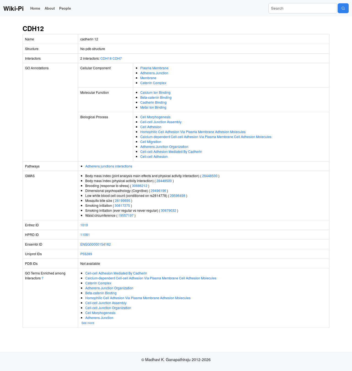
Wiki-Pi (13, 8)
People (65, 8)
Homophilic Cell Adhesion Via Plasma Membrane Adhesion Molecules (193, 131)
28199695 (122, 200)
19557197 (126, 215)
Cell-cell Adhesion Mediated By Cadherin (171, 151)
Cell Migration (150, 141)
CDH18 (106, 58)
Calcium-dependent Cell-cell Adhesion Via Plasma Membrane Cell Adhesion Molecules (205, 136)
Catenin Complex (153, 82)
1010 (84, 224)
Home (35, 8)
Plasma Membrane (154, 67)
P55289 (86, 253)
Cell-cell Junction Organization (108, 307)
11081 (85, 234)
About (50, 8)
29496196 (158, 190)
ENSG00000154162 (95, 244)
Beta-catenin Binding (156, 97)
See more (87, 323)
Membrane (148, 77)
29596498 (177, 195)
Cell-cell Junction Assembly (161, 121)
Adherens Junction (154, 72)
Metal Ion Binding (153, 107)
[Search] (343, 8)
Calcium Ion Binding (155, 92)
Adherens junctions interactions (108, 166)
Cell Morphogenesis (155, 116)
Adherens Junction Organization (164, 146)
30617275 (122, 205)
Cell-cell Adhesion (154, 156)
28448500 (210, 175)
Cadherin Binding (153, 102)
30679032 (168, 210)
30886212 (139, 185)
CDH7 (117, 58)
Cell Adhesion (150, 126)
